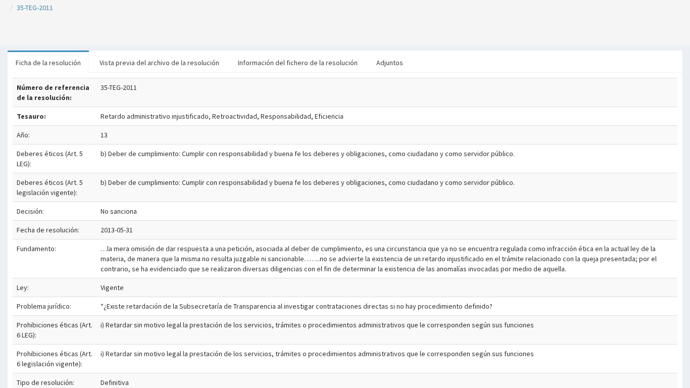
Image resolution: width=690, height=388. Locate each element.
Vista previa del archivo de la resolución (159, 62)
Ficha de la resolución (48, 62)
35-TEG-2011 (35, 7)
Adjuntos (389, 62)
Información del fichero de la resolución (298, 62)
